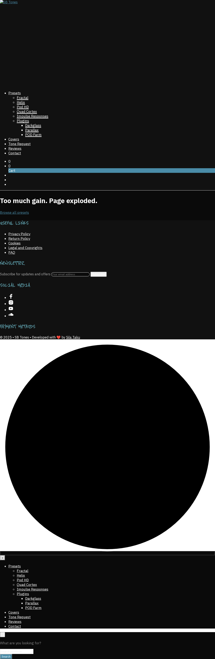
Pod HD (23, 107)
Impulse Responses (32, 116)
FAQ (11, 252)
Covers (13, 139)
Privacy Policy (19, 234)
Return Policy (19, 238)
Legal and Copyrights (25, 247)
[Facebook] (10, 297)
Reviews (14, 148)
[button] (9, 161)
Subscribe (98, 274)
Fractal (22, 97)
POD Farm (33, 134)
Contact (14, 153)
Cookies (14, 243)
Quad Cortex (27, 111)
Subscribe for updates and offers (25, 274)
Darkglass (33, 125)
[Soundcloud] (10, 316)
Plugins (23, 120)
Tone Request (19, 144)
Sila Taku (73, 337)
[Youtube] (10, 309)
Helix (21, 102)
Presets (14, 93)
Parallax (32, 130)
